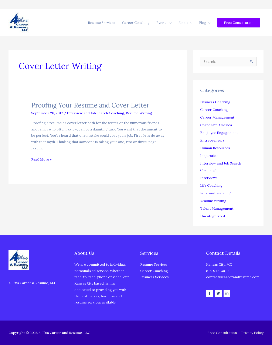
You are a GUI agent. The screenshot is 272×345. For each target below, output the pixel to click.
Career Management (217, 117)
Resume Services (101, 22)
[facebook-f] (210, 293)
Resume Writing (139, 113)
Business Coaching (215, 102)
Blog (202, 22)
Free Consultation (222, 333)
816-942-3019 (217, 271)
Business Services (154, 277)
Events (161, 22)
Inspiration (209, 155)
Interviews (209, 178)
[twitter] (219, 293)
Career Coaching (136, 22)
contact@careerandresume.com (232, 277)
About (183, 22)
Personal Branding (215, 193)
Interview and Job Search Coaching (95, 113)
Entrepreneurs (212, 140)
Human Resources (215, 148)
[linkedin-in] (227, 293)
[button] (238, 22)
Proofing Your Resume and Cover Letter (90, 105)
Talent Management (217, 208)
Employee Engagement (219, 132)
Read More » (41, 160)
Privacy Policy (252, 333)
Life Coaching (211, 185)
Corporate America (216, 125)
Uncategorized (212, 216)
